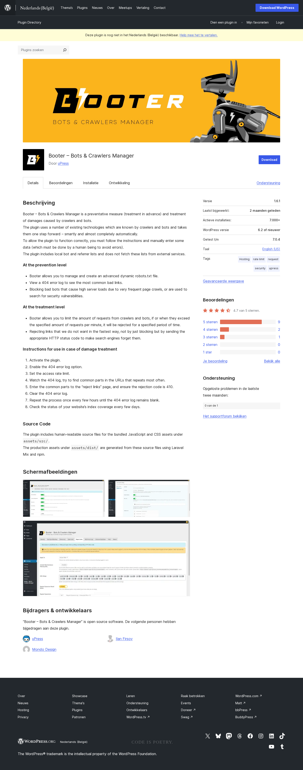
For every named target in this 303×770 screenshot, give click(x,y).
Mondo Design (44, 649)
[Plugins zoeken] (64, 50)
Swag (187, 717)
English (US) (271, 249)
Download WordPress (277, 8)
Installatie (90, 183)
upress (273, 268)
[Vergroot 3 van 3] (184, 526)
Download (269, 160)
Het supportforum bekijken (224, 416)
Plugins (77, 710)
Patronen (79, 717)
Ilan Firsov (124, 638)
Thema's (78, 703)
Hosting (244, 259)
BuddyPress (246, 717)
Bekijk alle (272, 361)
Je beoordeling (215, 361)
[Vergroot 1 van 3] (98, 485)
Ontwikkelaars (136, 710)
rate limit (258, 259)
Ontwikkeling (119, 183)
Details (33, 183)
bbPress (243, 710)
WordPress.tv (138, 717)
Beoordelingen (61, 183)
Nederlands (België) (73, 742)
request (273, 259)
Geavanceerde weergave (223, 281)
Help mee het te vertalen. (199, 35)
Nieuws (23, 703)
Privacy (23, 717)
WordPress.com (248, 696)
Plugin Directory (29, 22)
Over (21, 696)
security (260, 268)
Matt (240, 703)
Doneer (188, 710)
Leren (130, 696)
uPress (63, 163)
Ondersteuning (268, 183)
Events (186, 703)
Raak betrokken (193, 696)
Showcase (79, 696)
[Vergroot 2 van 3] (184, 485)
